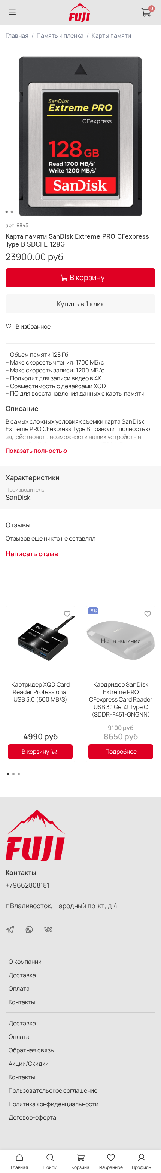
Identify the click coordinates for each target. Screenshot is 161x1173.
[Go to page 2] (13, 774)
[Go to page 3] (19, 774)
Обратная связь (31, 1050)
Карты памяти (111, 35)
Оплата (19, 988)
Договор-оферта (32, 1117)
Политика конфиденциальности (53, 1104)
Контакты (22, 1002)
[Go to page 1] (8, 774)
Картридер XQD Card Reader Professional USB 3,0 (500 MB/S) (40, 691)
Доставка (22, 975)
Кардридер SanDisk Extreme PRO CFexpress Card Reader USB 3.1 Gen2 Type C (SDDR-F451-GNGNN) (120, 699)
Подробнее (121, 752)
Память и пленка (60, 35)
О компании (25, 961)
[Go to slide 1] (7, 212)
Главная (17, 35)
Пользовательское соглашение (53, 1090)
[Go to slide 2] (12, 212)
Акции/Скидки (29, 1063)
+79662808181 (27, 884)
